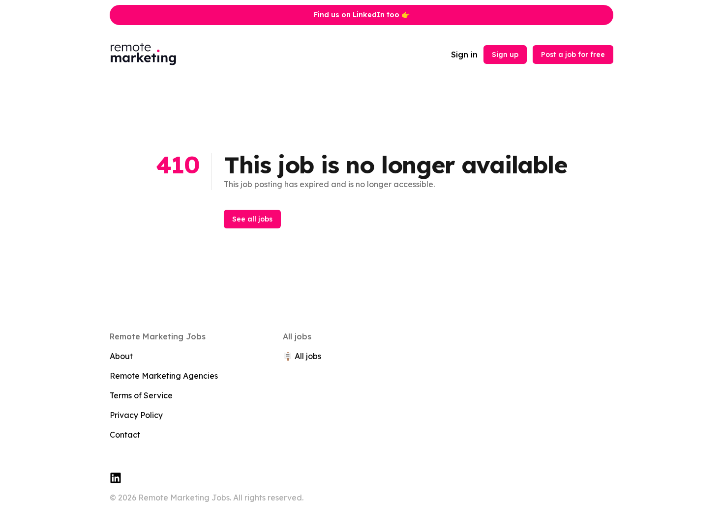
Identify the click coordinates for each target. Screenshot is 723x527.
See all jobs (252, 219)
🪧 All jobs (302, 356)
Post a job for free (573, 54)
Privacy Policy (136, 415)
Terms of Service (141, 395)
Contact (125, 435)
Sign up (505, 54)
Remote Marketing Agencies (164, 376)
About (121, 356)
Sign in (464, 54)
